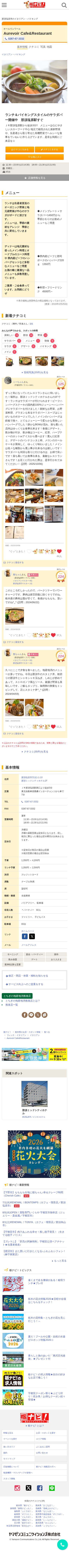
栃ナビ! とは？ (36, 1425)
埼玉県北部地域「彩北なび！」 (20, 1526)
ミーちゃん (18, 382)
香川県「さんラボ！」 (45, 1517)
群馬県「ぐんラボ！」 (24, 1517)
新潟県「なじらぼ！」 (45, 1511)
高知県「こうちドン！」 (46, 1526)
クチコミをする (50, 149)
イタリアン (7, 54)
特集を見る (8, 1433)
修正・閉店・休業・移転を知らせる (28, 975)
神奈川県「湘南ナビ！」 (23, 1520)
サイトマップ (9, 1459)
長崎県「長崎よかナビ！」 (47, 1508)
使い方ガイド (9, 1447)
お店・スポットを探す (46, 1433)
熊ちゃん (17, 574)
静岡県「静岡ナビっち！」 (22, 1508)
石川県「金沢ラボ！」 (24, 1523)
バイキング (20, 54)
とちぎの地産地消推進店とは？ (22, 1000)
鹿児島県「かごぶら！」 (46, 1523)
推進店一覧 (11, 1004)
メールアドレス (28, 945)
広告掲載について (11, 1467)
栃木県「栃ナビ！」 (25, 1505)
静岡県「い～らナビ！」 (46, 1520)
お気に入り (36, 157)
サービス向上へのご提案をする (25, 984)
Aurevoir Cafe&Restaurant (28, 33)
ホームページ (27, 931)
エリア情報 (41, 1439)
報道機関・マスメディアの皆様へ (18, 1473)
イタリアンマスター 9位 (22, 581)
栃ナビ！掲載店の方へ (46, 1467)
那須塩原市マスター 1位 (22, 583)
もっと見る (60, 1260)
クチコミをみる (21, 149)
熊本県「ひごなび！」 (45, 1505)
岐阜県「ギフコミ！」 (24, 1514)
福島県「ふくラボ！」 (24, 1511)
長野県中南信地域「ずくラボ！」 (50, 1514)
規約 (5, 1453)
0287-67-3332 (16, 38)
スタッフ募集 (9, 1479)
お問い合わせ (42, 1453)
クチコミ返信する (15, 562)
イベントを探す (10, 1439)
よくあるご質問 (43, 1447)
